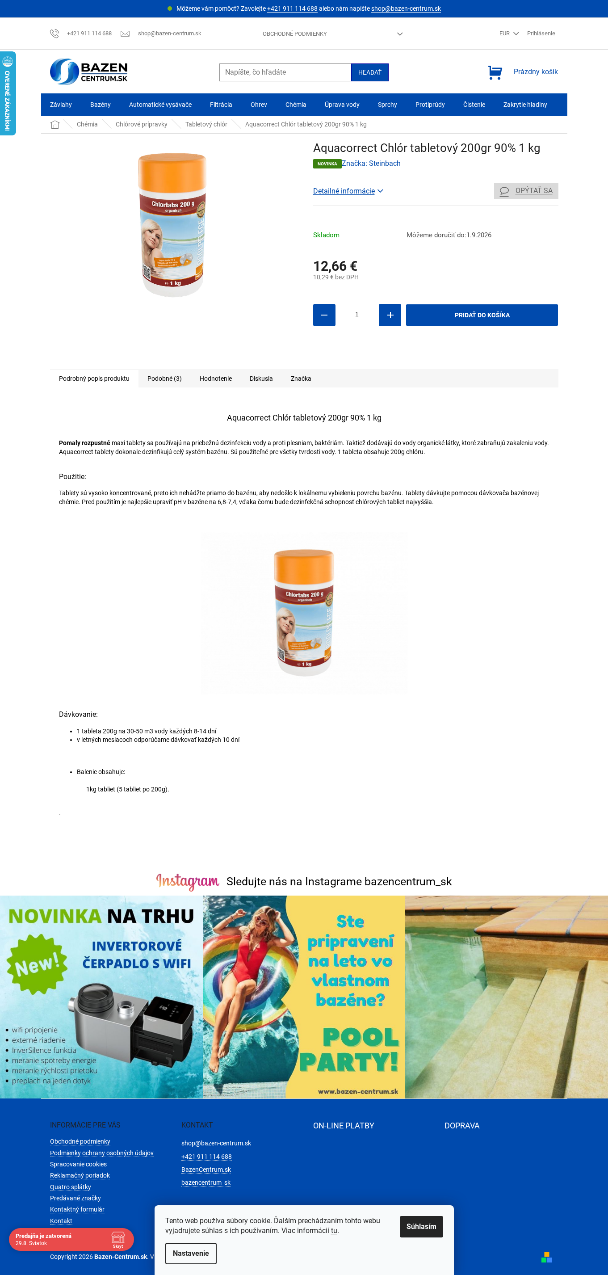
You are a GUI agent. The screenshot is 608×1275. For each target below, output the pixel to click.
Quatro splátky (70, 1187)
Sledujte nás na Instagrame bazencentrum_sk (339, 881)
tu (334, 1230)
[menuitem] (61, 104)
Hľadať (370, 72)
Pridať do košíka (482, 315)
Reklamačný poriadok (80, 1175)
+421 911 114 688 (292, 8)
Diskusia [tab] (261, 378)
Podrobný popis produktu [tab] (94, 378)
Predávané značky (75, 1198)
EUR (505, 33)
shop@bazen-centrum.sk (406, 8)
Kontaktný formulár (77, 1209)
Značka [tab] (301, 378)
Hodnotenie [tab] (216, 378)
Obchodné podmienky (295, 33)
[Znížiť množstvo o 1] (324, 315)
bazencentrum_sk (206, 1182)
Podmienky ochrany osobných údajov (102, 1153)
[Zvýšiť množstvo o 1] (390, 315)
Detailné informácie (344, 191)
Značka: (371, 163)
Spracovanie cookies (78, 1164)
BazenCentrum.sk (206, 1169)
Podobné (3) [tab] (164, 378)
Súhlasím (421, 1226)
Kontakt (61, 1221)
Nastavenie (191, 1253)
